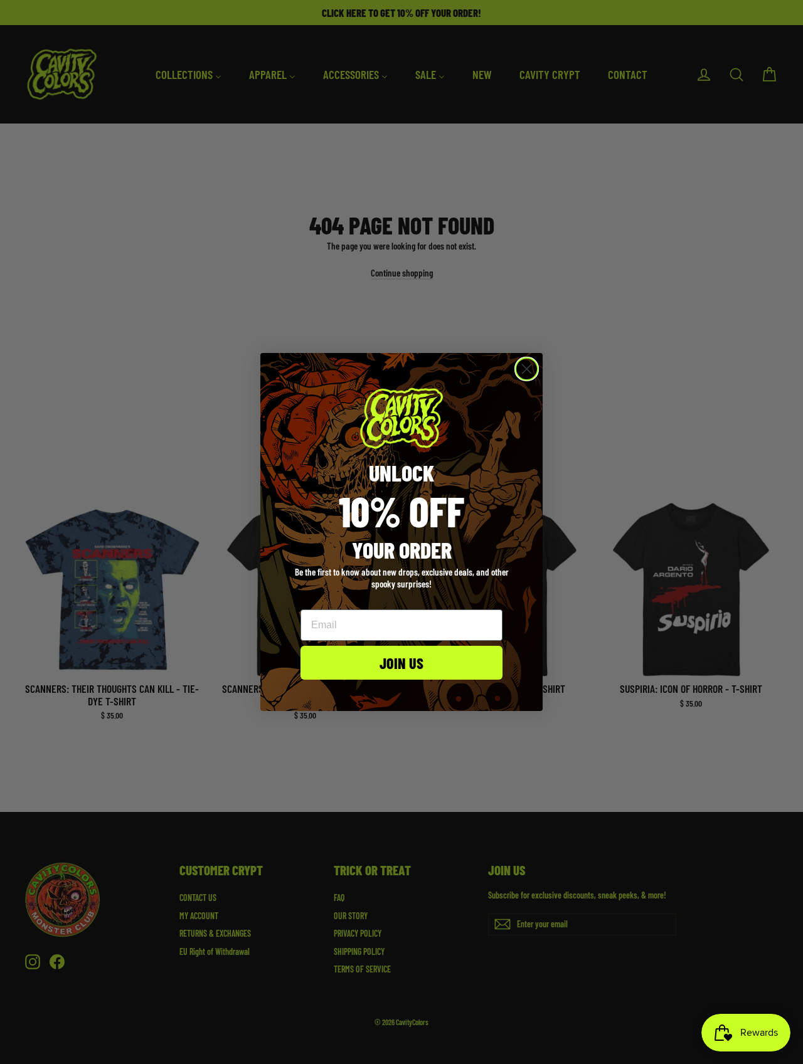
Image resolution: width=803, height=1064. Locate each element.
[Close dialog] (527, 369)
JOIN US (401, 663)
